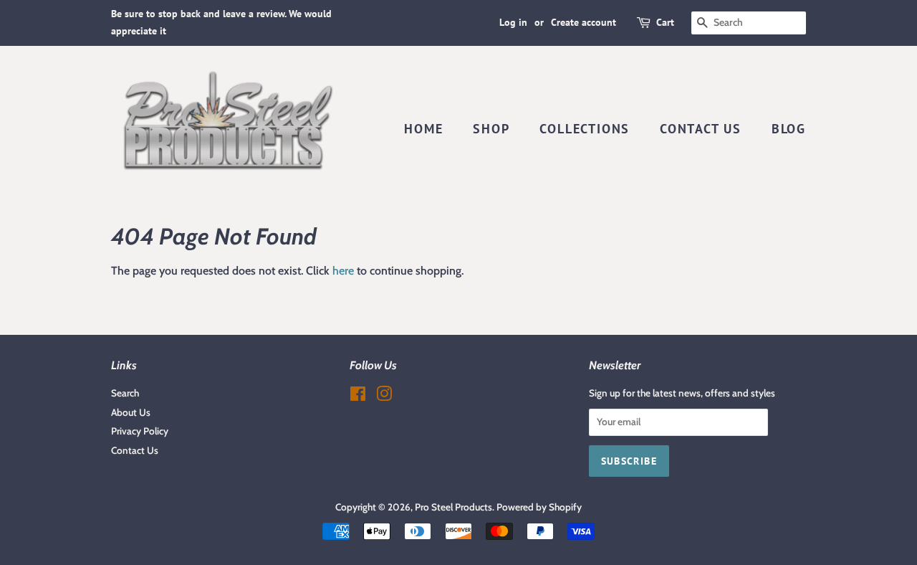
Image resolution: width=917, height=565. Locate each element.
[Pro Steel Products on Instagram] (384, 396)
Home (423, 128)
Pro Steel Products (453, 507)
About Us (130, 412)
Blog (789, 128)
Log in (513, 22)
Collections (584, 128)
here (343, 270)
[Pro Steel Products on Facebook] (358, 396)
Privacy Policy (139, 431)
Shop (491, 128)
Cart (665, 22)
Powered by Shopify (539, 507)
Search (125, 393)
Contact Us (700, 128)
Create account (583, 22)
